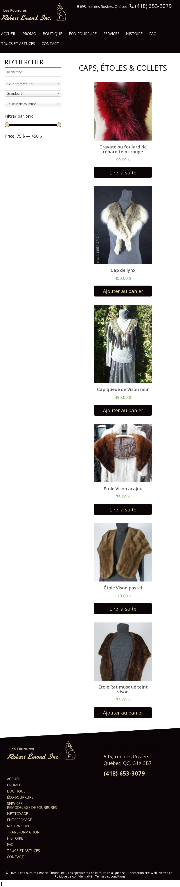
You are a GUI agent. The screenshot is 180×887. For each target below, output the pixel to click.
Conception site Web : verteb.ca (150, 873)
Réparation (18, 826)
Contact (50, 43)
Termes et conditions (110, 876)
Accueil (8, 33)
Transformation (23, 832)
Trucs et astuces (18, 43)
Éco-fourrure (83, 33)
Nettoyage (17, 813)
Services (111, 33)
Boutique (52, 33)
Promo (29, 33)
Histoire (134, 33)
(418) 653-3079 (124, 773)
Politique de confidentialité (73, 876)
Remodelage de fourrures (32, 807)
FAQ (153, 33)
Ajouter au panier (123, 291)
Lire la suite (123, 172)
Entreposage (19, 819)
